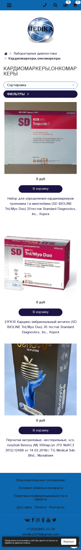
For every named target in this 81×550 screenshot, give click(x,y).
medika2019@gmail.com (40, 534)
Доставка (24, 507)
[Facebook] (33, 520)
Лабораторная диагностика (35, 53)
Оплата (40, 507)
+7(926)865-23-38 (40, 529)
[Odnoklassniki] (43, 520)
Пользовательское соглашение (40, 480)
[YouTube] (48, 520)
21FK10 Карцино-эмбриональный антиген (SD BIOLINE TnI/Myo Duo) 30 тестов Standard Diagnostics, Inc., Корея (41, 327)
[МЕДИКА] (40, 29)
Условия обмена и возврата (40, 488)
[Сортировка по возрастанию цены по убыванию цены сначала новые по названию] (40, 85)
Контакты (56, 507)
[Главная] (6, 54)
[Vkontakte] (27, 520)
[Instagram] (38, 520)
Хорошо (68, 542)
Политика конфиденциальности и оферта (40, 497)
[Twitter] (54, 520)
